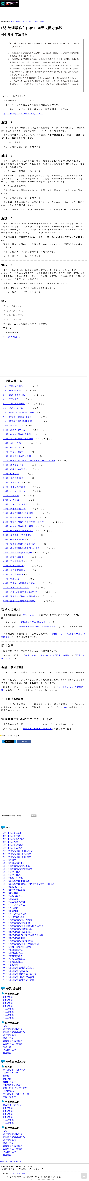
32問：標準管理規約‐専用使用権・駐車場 (23, 522)
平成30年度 (8, 1009)
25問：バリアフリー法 (14, 491)
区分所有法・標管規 (12, 1043)
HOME (12, 21)
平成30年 (35, 21)
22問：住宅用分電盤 (13, 478)
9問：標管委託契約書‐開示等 (17, 421)
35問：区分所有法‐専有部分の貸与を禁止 (23, 934)
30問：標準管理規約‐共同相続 (18, 513)
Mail (23, 1173)
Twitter (18, 1173)
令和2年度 (8, 1003)
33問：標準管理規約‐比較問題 (18, 526)
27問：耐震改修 (11, 500)
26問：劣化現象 (11, 496)
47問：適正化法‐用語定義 (16, 588)
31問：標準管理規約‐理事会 (17, 518)
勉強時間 (7, 1079)
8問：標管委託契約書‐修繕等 (17, 417)
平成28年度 (8, 1015)
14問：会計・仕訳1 (13, 443)
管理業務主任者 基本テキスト (35, 622)
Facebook (24, 741)
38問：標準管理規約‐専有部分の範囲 (21, 548)
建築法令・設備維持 (12, 1040)
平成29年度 (8, 1012)
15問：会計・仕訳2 (13, 447)
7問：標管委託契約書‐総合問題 (18, 412)
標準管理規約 (9, 1034)
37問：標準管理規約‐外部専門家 (19, 544)
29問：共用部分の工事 (14, 509)
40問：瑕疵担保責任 (13, 557)
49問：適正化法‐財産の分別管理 (19, 596)
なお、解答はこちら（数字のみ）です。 (23, 114)
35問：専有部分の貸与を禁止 (17, 535)
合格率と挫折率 (10, 1073)
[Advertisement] (42, 12)
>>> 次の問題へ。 (12, 337)
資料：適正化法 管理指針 (15, 1088)
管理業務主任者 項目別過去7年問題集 (37, 627)
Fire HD (62, 707)
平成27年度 (8, 1018)
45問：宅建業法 (11, 579)
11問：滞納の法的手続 (14, 430)
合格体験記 (8, 1091)
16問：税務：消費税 (13, 452)
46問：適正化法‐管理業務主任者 (19, 583)
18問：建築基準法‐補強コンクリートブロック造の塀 (29, 461)
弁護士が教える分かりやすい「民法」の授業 (47, 655)
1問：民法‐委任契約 (13, 386)
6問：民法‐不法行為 (13, 408)
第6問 (42, 21)
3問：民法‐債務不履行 (14, 395)
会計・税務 (8, 1037)
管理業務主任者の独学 (21, 21)
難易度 (6, 1076)
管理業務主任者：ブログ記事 (37, 729)
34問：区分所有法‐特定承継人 (18, 531)
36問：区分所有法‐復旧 (15, 539)
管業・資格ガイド (11, 1097)
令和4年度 (8, 997)
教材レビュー (29, 615)
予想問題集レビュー (12, 1085)
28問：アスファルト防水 (15, 504)
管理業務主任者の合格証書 (16, 1094)
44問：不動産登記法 (13, 574)
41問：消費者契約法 (13, 561)
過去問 (30, 21)
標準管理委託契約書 (12, 1028)
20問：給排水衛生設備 (14, 469)
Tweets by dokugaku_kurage (10, 1161)
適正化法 (7, 1052)
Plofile (12, 1173)
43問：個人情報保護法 (14, 570)
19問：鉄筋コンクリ (13, 465)
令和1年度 (8, 1006)
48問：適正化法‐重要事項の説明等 (20, 592)
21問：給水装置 (11, 474)
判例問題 (7, 1046)
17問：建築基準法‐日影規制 (17, 456)
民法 (5, 1025)
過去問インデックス (12, 1105)
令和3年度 (8, 1000)
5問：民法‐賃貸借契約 (14, 404)
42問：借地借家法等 (13, 566)
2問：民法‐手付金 (12, 391)
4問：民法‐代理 (11, 399)
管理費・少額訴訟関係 (14, 1031)
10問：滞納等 (10, 426)
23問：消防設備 (11, 482)
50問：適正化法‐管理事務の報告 (19, 601)
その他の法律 (9, 1049)
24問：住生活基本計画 (14, 487)
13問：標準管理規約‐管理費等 (18, 439)
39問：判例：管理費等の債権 (17, 553)
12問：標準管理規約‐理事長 (17, 434)
